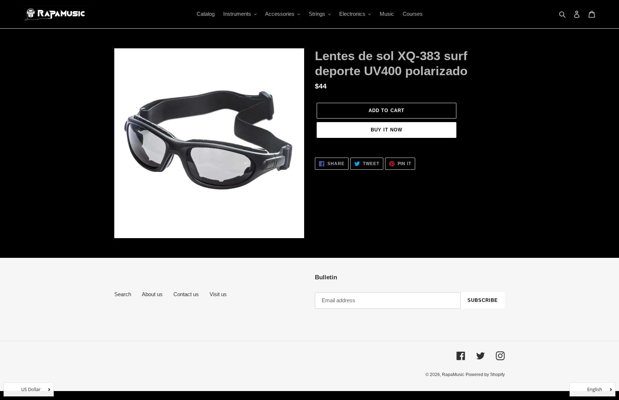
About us (152, 294)
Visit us (218, 294)
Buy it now (386, 129)
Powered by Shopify (485, 374)
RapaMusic (453, 374)
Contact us (186, 294)
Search (122, 294)
